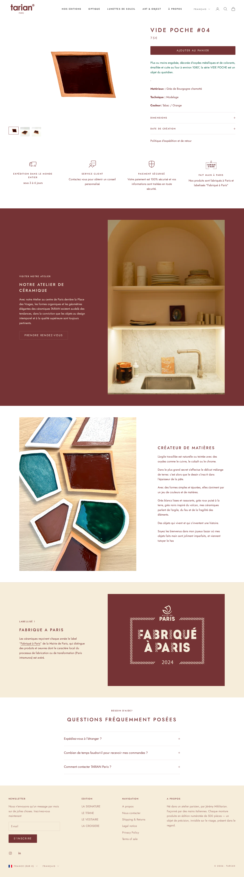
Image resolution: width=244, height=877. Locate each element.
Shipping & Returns (133, 819)
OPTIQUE (94, 9)
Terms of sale (130, 839)
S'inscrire (23, 838)
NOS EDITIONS (71, 9)
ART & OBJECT (152, 9)
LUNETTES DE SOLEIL (121, 9)
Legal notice (129, 826)
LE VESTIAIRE (90, 819)
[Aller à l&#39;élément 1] (14, 130)
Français (200, 9)
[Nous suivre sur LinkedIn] (19, 853)
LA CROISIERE (90, 826)
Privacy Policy (130, 832)
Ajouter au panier (193, 50)
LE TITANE (88, 813)
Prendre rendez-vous (43, 335)
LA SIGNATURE (91, 806)
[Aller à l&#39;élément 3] (36, 132)
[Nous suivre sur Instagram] (10, 853)
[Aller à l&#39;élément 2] (25, 132)
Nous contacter (131, 813)
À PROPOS (175, 9)
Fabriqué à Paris (30, 643)
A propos (127, 806)
